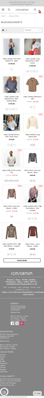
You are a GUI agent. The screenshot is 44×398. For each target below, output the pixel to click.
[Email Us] (17, 323)
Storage (2, 361)
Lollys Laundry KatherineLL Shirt (32, 98)
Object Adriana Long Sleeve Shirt (32, 135)
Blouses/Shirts (14, 16)
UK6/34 (7, 180)
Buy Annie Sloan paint (7, 385)
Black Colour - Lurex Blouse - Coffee (33, 245)
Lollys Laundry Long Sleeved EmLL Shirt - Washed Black (11, 99)
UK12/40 (16, 180)
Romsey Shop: (21, 280)
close (41, 2)
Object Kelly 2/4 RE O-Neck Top (11, 171)
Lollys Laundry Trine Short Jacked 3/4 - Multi (12, 60)
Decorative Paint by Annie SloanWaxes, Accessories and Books (10, 380)
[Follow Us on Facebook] (12, 323)
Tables (2, 359)
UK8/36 (11, 180)
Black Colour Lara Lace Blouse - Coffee (12, 207)
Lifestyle (3, 367)
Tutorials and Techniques (8, 383)
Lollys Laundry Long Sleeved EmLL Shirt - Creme (32, 61)
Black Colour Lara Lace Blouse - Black (32, 171)
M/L (34, 180)
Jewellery (3, 369)
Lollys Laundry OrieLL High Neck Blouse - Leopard (11, 245)
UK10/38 (32, 145)
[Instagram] (21, 323)
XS (27, 71)
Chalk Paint (3, 372)
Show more (22, 260)
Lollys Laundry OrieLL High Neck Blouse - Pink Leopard (32, 208)
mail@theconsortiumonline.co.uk (22, 284)
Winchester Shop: (21, 282)
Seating (2, 357)
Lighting (2, 365)
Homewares (4, 363)
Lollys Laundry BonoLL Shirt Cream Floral (12, 135)
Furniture (3, 355)
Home (3, 16)
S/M (31, 180)
